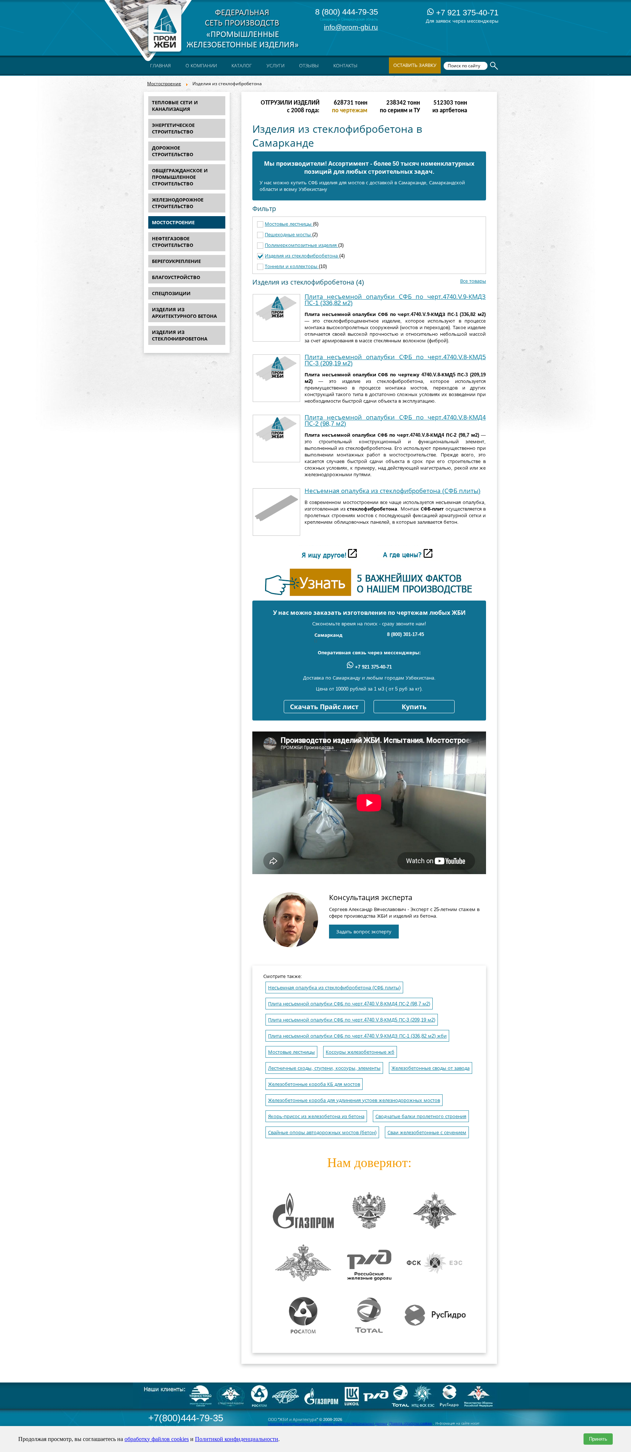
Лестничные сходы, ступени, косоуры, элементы (324, 1068)
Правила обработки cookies (410, 1423)
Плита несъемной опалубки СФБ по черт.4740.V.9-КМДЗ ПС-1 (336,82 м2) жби (357, 1036)
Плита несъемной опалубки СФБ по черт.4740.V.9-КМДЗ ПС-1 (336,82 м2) (395, 299)
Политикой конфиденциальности (236, 1439)
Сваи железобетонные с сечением (426, 1132)
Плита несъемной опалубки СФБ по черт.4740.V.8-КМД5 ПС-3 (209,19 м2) (395, 360)
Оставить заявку (414, 65)
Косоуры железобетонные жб (360, 1052)
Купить (414, 707)
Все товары (473, 281)
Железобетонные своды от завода (430, 1068)
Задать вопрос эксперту (363, 931)
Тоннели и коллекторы (292, 266)
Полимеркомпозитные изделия (301, 245)
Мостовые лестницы (289, 224)
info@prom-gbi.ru (351, 27)
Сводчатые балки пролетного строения (420, 1116)
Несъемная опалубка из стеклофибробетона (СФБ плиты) (393, 491)
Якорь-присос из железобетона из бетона (316, 1116)
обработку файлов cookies (157, 1439)
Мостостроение (164, 83)
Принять (598, 1439)
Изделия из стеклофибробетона (302, 256)
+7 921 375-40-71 (466, 12)
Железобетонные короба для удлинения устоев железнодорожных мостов (354, 1100)
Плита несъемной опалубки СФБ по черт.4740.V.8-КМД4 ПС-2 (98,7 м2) (395, 420)
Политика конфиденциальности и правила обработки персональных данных (327, 1423)
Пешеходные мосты (288, 234)
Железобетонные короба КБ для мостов (314, 1084)
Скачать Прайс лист (324, 707)
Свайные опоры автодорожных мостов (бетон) (322, 1132)
